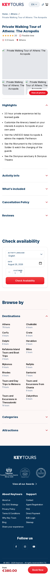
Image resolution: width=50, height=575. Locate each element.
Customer (15, 270)
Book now (37, 569)
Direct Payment (33, 513)
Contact (29, 500)
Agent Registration (34, 504)
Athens (14, 14)
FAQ (28, 509)
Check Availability (25, 280)
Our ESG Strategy (10, 504)
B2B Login (30, 518)
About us (6, 500)
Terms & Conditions (11, 513)
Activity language (16, 253)
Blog (4, 522)
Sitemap (29, 522)
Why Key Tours (9, 518)
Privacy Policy (8, 509)
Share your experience (13, 527)
